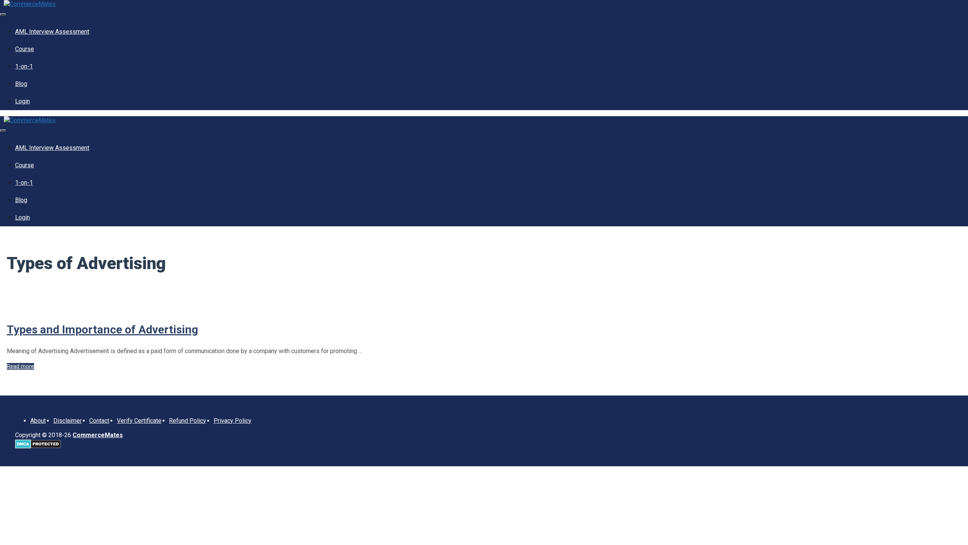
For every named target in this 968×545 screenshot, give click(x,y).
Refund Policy (187, 420)
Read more (20, 366)
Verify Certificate (139, 420)
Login (22, 101)
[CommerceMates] (30, 4)
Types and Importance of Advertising (102, 329)
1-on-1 (24, 66)
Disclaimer (67, 420)
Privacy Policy (232, 420)
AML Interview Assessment (52, 31)
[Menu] (3, 14)
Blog (21, 83)
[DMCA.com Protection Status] (38, 446)
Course (24, 49)
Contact (99, 420)
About (38, 420)
